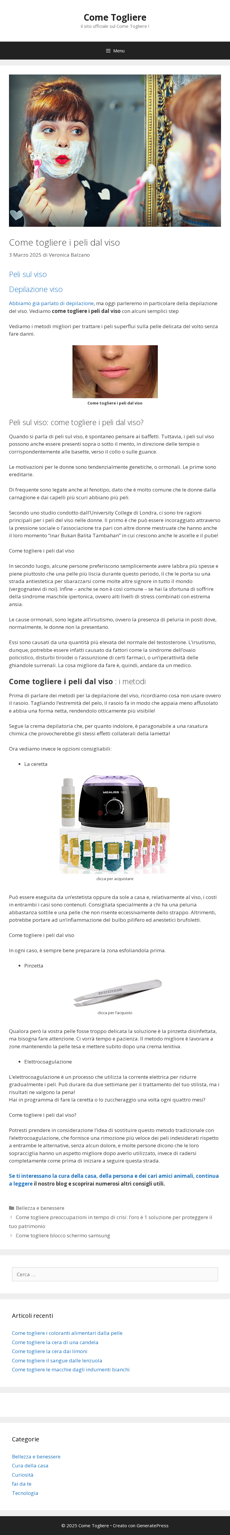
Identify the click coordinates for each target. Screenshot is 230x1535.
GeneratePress (153, 1525)
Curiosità (23, 1474)
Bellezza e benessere (40, 1207)
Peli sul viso (28, 274)
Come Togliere (115, 17)
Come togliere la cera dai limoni (49, 1351)
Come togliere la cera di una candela (55, 1342)
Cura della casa (30, 1465)
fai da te (21, 1483)
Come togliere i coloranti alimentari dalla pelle (67, 1332)
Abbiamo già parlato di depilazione (51, 303)
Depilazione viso (36, 289)
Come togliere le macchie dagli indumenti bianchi (71, 1369)
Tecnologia (25, 1493)
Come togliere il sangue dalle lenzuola (57, 1360)
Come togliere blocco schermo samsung (63, 1235)
